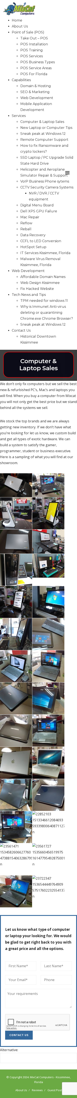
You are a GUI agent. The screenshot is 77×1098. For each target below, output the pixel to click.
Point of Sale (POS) (28, 32)
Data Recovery (33, 235)
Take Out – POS (34, 38)
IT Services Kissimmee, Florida (45, 253)
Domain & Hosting (35, 86)
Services (19, 116)
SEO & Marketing (35, 92)
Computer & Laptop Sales (42, 122)
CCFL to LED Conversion (40, 241)
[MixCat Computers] (24, 8)
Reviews (37, 1090)
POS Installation (34, 44)
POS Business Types (37, 62)
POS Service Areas (36, 68)
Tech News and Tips (29, 295)
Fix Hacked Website (37, 289)
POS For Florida (33, 74)
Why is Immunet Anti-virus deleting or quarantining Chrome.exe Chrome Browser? (46, 313)
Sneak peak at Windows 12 (43, 134)
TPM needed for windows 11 (44, 301)
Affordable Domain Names (42, 277)
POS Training (31, 50)
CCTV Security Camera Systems (46, 187)
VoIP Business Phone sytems (44, 181)
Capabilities (21, 80)
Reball (25, 229)
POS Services (31, 56)
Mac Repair (29, 217)
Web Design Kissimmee (40, 283)
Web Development (36, 98)
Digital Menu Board (37, 205)
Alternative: (9, 1050)
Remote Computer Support (44, 140)
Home (17, 20)
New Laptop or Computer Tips (46, 128)
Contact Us (21, 330)
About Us (20, 26)
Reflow (26, 223)
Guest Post (54, 1090)
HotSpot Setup (33, 247)
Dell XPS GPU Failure (38, 211)
